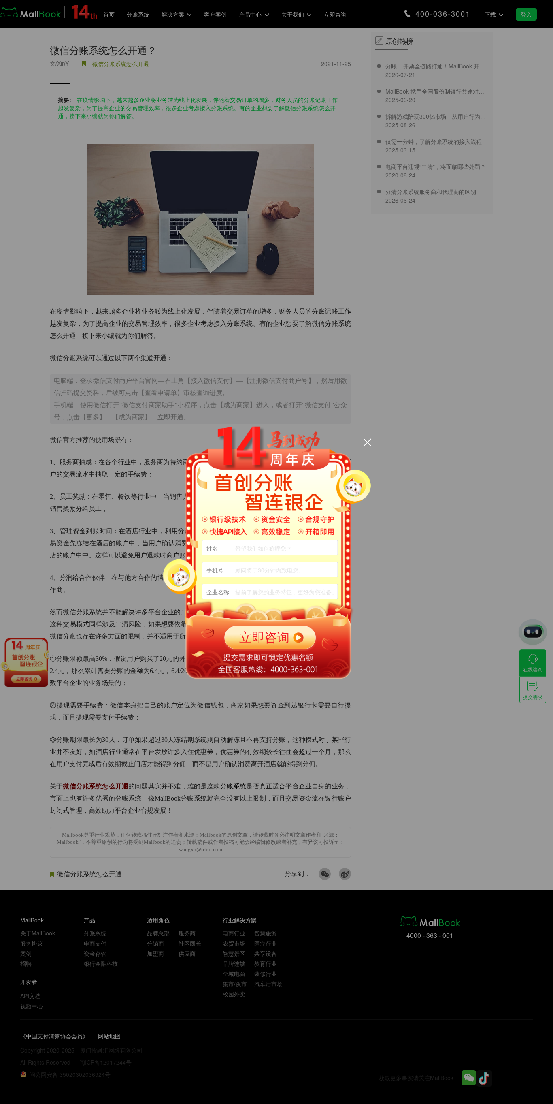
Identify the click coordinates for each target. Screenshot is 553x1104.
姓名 (212, 548)
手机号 (214, 570)
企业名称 (217, 592)
